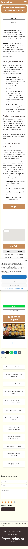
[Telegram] (15, 352)
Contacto (14, 534)
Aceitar (14, 277)
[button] (26, 260)
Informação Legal (19, 288)
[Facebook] (3, 352)
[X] (7, 352)
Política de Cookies (9, 288)
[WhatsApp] (11, 352)
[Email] (19, 352)
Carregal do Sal (8, 343)
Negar (14, 281)
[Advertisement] (14, 219)
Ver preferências (14, 285)
